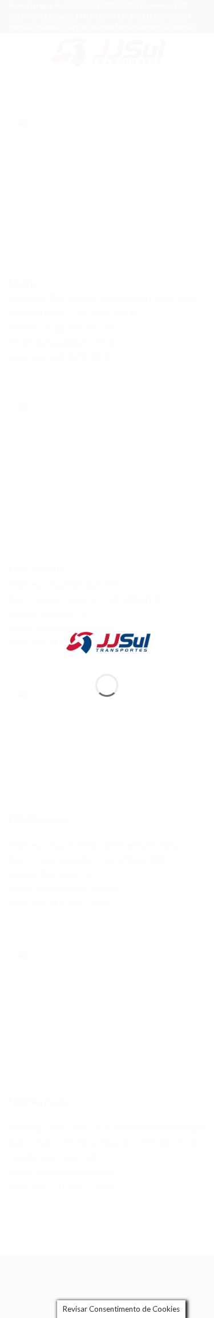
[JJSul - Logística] (107, 641)
